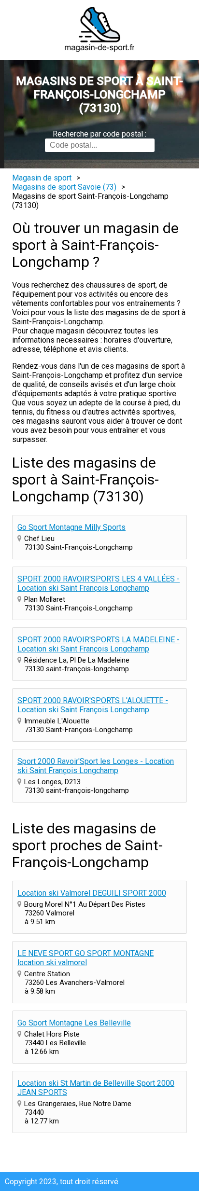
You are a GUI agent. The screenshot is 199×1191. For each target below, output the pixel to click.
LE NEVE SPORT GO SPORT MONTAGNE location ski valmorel (85, 958)
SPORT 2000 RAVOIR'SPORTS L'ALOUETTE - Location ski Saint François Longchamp (92, 705)
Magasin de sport (41, 177)
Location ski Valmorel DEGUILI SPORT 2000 (91, 893)
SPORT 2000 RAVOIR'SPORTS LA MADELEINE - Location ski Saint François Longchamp (98, 644)
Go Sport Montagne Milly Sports (71, 527)
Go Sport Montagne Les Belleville (74, 1022)
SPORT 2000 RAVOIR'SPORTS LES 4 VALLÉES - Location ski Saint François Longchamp (98, 583)
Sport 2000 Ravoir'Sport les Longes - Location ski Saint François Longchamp (95, 766)
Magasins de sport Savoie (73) (64, 187)
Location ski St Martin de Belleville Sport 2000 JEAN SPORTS (95, 1088)
